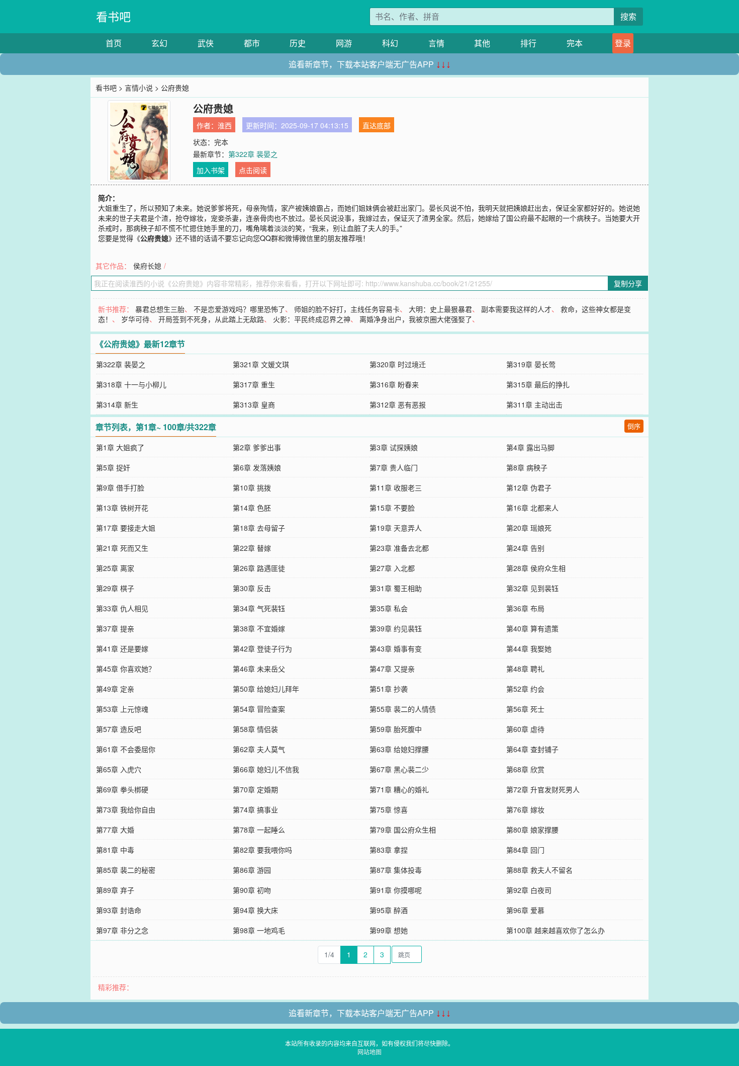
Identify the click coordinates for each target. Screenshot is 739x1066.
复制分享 (628, 283)
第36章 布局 (525, 608)
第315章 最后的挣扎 (538, 384)
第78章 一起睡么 (259, 830)
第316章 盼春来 (394, 384)
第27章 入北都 (392, 568)
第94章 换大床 (255, 910)
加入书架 (211, 170)
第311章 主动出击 (534, 404)
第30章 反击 (252, 588)
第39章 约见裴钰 (395, 628)
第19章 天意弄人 (395, 528)
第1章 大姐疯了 (120, 447)
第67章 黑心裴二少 (399, 769)
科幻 (390, 43)
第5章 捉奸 (113, 467)
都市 (252, 43)
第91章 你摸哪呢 (395, 890)
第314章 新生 (117, 404)
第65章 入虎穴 (118, 769)
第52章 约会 (525, 689)
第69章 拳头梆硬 (122, 789)
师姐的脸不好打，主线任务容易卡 (347, 309)
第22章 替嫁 (252, 548)
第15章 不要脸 (392, 508)
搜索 (628, 16)
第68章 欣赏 (525, 769)
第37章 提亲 (115, 628)
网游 (344, 43)
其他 (482, 43)
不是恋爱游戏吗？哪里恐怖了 (239, 309)
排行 (528, 43)
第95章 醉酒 (388, 910)
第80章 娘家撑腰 (532, 830)
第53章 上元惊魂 (122, 709)
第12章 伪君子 (528, 487)
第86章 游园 (252, 870)
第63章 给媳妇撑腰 (399, 749)
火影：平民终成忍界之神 (311, 319)
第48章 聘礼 (525, 669)
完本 (575, 43)
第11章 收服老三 (395, 487)
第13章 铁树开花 (122, 508)
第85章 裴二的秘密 (125, 870)
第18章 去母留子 (259, 528)
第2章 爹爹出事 (257, 447)
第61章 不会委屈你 (125, 749)
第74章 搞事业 (255, 809)
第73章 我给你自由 (125, 809)
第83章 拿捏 (388, 850)
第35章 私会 (388, 608)
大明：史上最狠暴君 (440, 309)
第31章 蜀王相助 (395, 588)
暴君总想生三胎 (159, 309)
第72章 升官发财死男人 (543, 789)
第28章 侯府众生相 (536, 568)
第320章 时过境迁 (397, 364)
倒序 (633, 426)
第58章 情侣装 (255, 729)
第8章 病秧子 (526, 467)
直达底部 (376, 125)
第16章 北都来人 (532, 508)
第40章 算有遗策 (532, 628)
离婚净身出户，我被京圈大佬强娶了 (415, 319)
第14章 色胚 (252, 508)
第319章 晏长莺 (531, 364)
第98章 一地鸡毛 (259, 930)
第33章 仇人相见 (122, 608)
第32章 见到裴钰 (532, 588)
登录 (623, 43)
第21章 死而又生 (122, 548)
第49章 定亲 (115, 689)
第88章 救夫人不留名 (539, 870)
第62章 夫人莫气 (259, 749)
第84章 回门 (525, 850)
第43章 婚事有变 (395, 648)
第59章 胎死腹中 (395, 729)
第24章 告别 (525, 548)
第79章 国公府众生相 (402, 830)
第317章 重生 (254, 384)
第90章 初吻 (252, 890)
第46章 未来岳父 (259, 669)
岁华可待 (135, 319)
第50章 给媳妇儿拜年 (266, 689)
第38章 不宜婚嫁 (259, 628)
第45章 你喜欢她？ (125, 669)
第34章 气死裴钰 (259, 608)
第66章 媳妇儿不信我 (266, 769)
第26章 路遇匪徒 (259, 568)
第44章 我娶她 (528, 648)
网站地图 (369, 1051)
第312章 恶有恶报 (397, 404)
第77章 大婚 (115, 830)
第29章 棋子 (115, 588)
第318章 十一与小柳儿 (131, 384)
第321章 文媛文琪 (261, 364)
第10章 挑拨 (252, 487)
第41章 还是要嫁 (122, 648)
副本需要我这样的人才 (516, 309)
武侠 (206, 43)
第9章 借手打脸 (120, 487)
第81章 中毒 (115, 850)
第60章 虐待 (525, 729)
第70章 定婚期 (255, 789)
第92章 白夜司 (528, 890)
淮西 (225, 125)
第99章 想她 (388, 930)
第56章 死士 (525, 709)
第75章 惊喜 (388, 809)
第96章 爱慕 (525, 910)
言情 (436, 43)
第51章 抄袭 (388, 689)
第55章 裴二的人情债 (402, 709)
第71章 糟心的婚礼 (399, 789)
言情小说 (139, 88)
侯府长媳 (147, 266)
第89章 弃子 (115, 890)
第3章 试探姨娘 (393, 447)
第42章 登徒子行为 (262, 648)
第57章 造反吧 (118, 729)
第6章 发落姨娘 (257, 467)
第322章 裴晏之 (253, 154)
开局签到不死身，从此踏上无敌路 (211, 319)
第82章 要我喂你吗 (262, 850)
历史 (298, 43)
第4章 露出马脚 (530, 447)
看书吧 (113, 16)
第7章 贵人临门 (393, 467)
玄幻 (159, 43)
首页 (114, 43)
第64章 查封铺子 (532, 749)
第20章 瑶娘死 (528, 528)
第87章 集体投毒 (395, 870)
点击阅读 (253, 170)
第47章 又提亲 (392, 669)
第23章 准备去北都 (399, 548)
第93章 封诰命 (118, 910)
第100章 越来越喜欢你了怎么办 (555, 930)
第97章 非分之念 (122, 930)
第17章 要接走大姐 (125, 528)
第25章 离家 (115, 568)
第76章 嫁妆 (525, 809)
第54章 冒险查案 (259, 709)
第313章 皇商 (254, 404)
